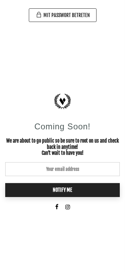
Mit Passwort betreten (66, 15)
